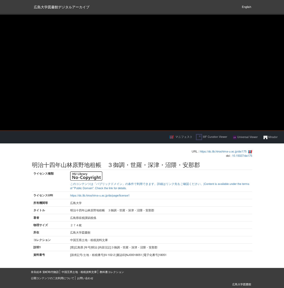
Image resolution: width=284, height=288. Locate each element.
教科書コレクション (112, 272)
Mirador (272, 137)
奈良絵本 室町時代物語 (45, 272)
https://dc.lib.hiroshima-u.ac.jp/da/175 (223, 151)
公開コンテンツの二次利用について (52, 278)
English (246, 7)
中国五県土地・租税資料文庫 (79, 272)
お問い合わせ (85, 278)
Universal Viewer (247, 137)
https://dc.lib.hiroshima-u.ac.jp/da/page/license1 (100, 195)
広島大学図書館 (241, 284)
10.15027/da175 (242, 155)
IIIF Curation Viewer (214, 137)
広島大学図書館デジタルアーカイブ (61, 6)
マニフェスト (184, 137)
